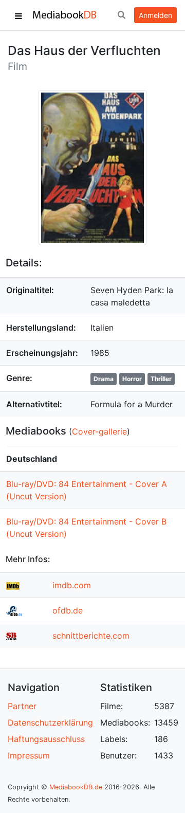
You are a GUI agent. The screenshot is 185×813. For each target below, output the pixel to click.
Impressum (29, 755)
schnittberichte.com (91, 635)
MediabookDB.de (75, 787)
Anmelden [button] (155, 15)
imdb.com (71, 585)
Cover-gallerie (99, 431)
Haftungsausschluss (46, 739)
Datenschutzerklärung (50, 722)
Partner (22, 706)
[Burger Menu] (18, 15)
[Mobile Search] (121, 15)
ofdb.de (67, 610)
